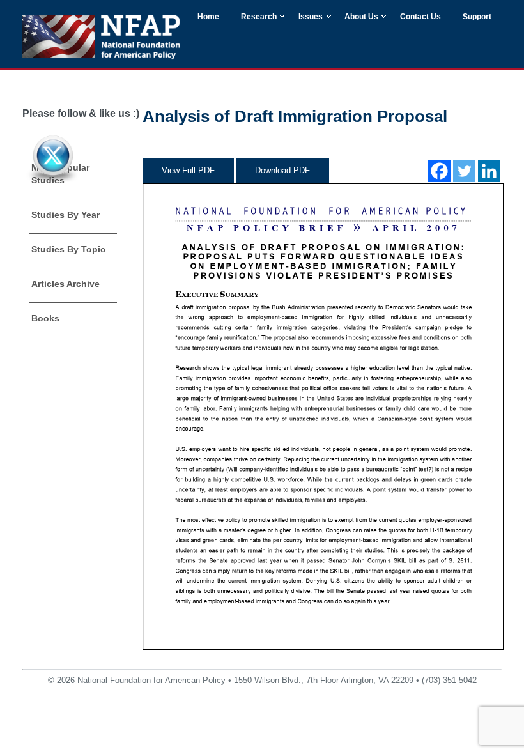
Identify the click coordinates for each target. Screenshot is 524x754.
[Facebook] (439, 171)
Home (208, 16)
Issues (310, 16)
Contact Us (420, 16)
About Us (361, 16)
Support (477, 16)
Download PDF (282, 170)
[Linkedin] (489, 171)
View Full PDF (188, 170)
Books (45, 318)
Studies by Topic (68, 249)
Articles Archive (65, 284)
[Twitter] (464, 171)
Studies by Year (65, 215)
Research (259, 16)
